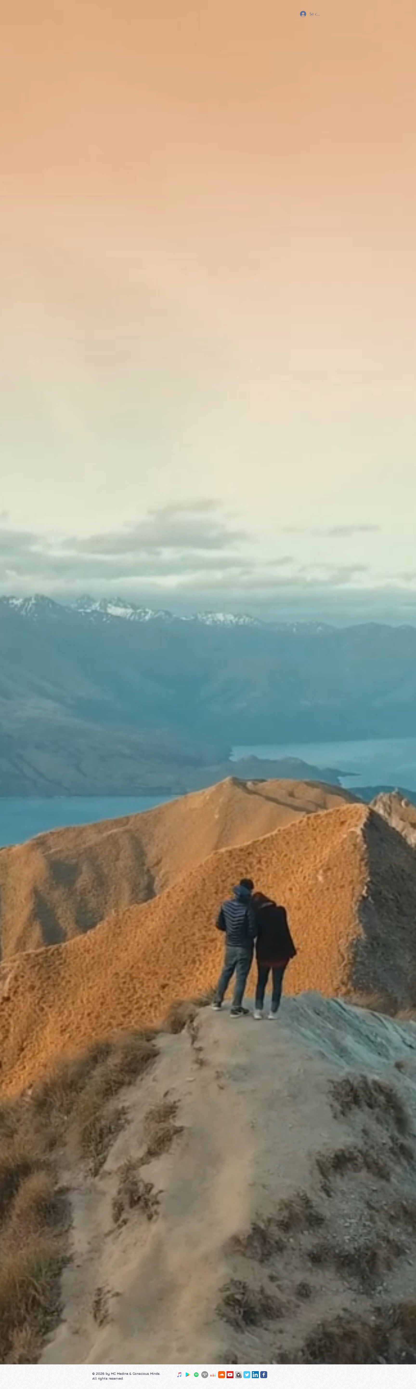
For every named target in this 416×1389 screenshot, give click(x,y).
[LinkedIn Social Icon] (255, 1374)
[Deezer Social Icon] (213, 1374)
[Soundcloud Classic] (221, 1374)
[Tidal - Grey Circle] (204, 1374)
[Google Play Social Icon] (187, 1374)
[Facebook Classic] (263, 1374)
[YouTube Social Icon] (230, 1374)
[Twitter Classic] (246, 1374)
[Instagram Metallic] (238, 1374)
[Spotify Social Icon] (196, 1374)
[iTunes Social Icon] (179, 1374)
